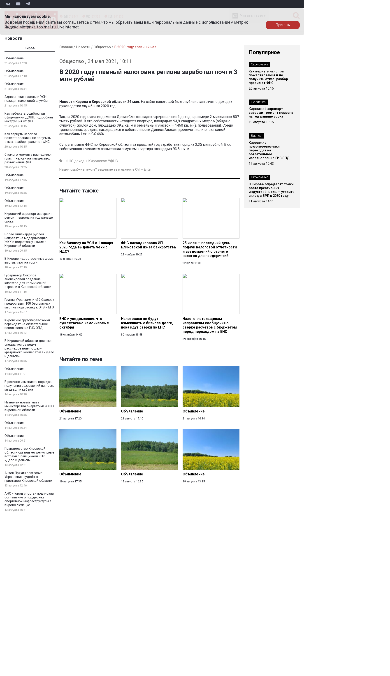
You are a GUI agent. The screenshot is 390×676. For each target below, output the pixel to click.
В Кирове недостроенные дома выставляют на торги (29, 260)
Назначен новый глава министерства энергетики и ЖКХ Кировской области (30, 406)
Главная (66, 47)
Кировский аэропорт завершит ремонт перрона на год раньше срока (29, 217)
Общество (102, 47)
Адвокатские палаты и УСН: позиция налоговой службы (26, 99)
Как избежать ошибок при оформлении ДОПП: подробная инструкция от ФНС (29, 117)
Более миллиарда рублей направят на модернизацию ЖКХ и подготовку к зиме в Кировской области (26, 240)
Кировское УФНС (103, 161)
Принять (283, 25)
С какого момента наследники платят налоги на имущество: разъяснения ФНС (28, 158)
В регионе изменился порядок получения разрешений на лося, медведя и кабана (29, 385)
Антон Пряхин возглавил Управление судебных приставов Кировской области (28, 477)
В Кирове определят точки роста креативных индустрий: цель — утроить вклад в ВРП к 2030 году (272, 190)
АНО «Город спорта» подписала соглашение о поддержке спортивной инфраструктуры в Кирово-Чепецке (29, 499)
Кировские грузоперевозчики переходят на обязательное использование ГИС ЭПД (27, 324)
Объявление (14, 58)
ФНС (69, 161)
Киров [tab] (30, 48)
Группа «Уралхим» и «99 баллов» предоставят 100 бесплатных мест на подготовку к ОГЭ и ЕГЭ (29, 303)
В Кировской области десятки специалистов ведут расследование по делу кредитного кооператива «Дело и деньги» (29, 348)
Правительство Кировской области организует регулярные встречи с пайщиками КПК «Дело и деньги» (29, 454)
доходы (80, 161)
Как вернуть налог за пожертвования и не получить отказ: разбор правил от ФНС (28, 138)
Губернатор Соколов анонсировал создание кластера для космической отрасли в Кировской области (28, 281)
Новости (13, 38)
